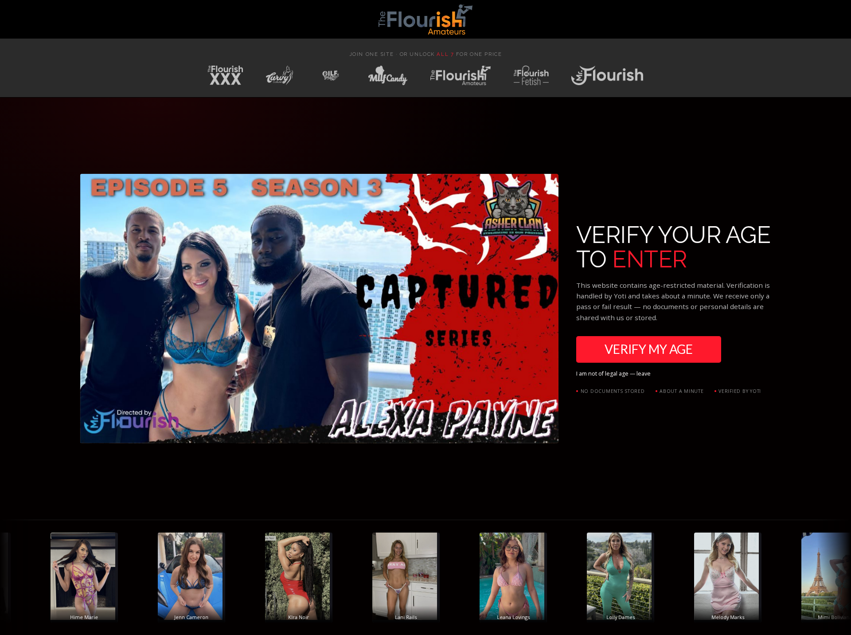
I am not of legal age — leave (613, 373)
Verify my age (649, 349)
